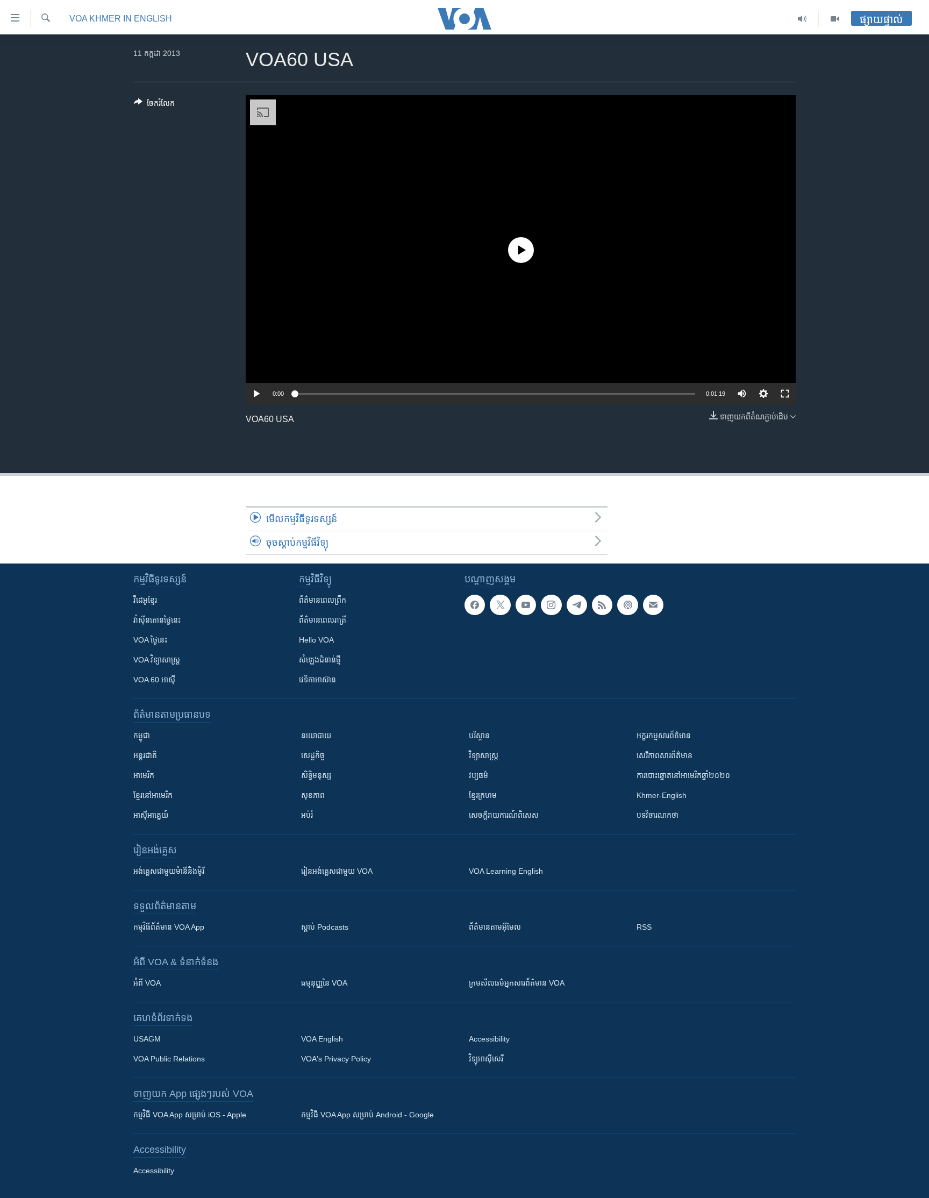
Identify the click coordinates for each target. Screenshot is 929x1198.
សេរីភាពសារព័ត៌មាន (664, 755)
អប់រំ (307, 815)
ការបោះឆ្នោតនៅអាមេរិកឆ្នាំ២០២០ (683, 775)
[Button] (154, 105)
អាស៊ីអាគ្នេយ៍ (150, 815)
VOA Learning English (506, 871)
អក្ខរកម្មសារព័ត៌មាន (664, 735)
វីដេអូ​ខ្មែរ (145, 600)
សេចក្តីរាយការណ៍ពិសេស (504, 815)
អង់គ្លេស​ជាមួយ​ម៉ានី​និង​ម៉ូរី (168, 871)
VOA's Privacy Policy (336, 1058)
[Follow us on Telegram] (577, 605)
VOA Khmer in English (120, 18)
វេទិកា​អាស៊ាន (317, 679)
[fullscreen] (785, 393)
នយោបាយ (316, 735)
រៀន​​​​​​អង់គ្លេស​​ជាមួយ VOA (337, 871)
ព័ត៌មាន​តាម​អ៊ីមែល (495, 927)
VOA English (322, 1039)
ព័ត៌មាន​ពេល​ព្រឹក (322, 600)
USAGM (147, 1039)
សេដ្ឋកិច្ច (313, 755)
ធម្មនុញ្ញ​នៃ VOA (324, 983)
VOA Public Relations (169, 1058)
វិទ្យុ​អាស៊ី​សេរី (486, 1058)
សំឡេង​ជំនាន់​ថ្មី (320, 659)
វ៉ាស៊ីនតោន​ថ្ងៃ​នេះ (157, 620)
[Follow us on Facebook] (474, 605)
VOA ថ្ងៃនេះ (150, 640)
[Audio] (802, 19)
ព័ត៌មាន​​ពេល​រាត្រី (322, 620)
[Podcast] (627, 605)
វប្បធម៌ (478, 775)
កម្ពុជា (141, 735)
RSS (644, 927)
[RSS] (602, 605)
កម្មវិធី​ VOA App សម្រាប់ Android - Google (367, 1114)
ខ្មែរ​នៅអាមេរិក (153, 795)
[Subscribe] (653, 605)
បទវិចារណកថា (657, 815)
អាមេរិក (143, 775)
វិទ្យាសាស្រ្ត (483, 755)
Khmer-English (662, 795)
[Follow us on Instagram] (551, 605)
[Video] (835, 19)
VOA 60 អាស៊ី (154, 679)
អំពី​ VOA (147, 983)
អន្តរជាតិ (145, 755)
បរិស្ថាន (479, 735)
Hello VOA (316, 640)
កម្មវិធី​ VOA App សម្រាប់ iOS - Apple (189, 1114)
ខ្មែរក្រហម (483, 795)
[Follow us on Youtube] (526, 605)
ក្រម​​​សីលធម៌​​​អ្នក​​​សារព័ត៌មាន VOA (516, 983)
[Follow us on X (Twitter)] (500, 605)
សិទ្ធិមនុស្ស (316, 775)
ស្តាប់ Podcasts (324, 927)
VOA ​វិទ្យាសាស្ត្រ (156, 659)
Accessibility (489, 1039)
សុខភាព (313, 795)
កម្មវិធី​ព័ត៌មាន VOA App (168, 927)
